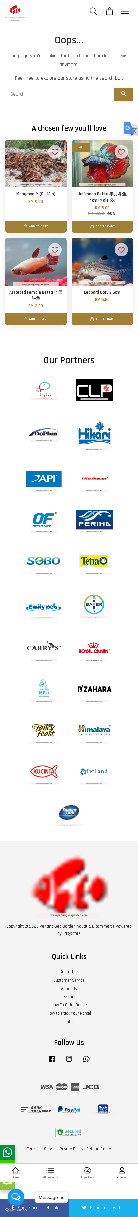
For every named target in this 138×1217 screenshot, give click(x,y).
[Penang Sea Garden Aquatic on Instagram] (69, 1062)
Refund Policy (98, 1149)
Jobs (69, 1022)
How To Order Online (69, 1005)
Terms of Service (42, 1149)
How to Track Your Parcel (69, 1013)
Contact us (69, 971)
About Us (69, 988)
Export (69, 996)
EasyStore (72, 933)
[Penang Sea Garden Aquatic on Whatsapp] (86, 1062)
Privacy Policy (71, 1149)
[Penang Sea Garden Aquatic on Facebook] (51, 1062)
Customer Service (69, 980)
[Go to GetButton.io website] (16, 1210)
